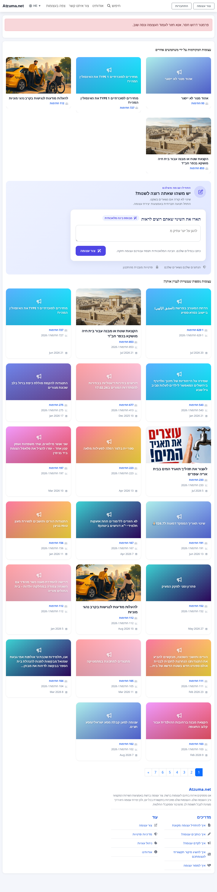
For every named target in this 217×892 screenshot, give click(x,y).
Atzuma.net (13, 6)
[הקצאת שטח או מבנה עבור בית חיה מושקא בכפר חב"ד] (178, 145)
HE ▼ (37, 5)
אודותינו (97, 6)
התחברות (181, 6)
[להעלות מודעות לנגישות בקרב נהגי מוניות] (38, 82)
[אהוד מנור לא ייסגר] (178, 82)
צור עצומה (204, 6)
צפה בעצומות (55, 6)
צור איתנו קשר (79, 6)
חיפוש (116, 6)
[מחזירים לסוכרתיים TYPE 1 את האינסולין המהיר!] (108, 85)
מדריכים (204, 817)
